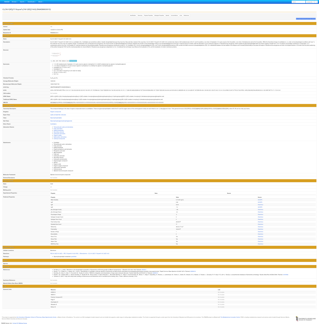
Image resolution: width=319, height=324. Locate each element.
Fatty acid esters (58, 128)
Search (22, 1)
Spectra (167, 15)
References (186, 15)
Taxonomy (140, 15)
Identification (133, 15)
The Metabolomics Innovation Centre (230, 317)
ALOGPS (260, 200)
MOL (54, 61)
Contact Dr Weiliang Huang (20, 323)
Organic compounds (55, 111)
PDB (60, 61)
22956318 (193, 271)
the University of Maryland (23, 317)
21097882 (285, 274)
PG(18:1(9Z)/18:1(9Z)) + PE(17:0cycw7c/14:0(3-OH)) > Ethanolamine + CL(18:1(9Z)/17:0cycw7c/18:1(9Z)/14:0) (79, 253)
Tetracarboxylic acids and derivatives (63, 127)
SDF (57, 61)
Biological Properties (159, 15)
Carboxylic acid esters (59, 133)
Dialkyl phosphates (59, 130)
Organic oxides (58, 135)
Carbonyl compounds (59, 138)
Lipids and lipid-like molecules (58, 115)
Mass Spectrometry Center (49, 317)
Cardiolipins (53, 124)
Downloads (31, 1)
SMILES (64, 61)
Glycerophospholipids (56, 118)
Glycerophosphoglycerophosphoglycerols (61, 121)
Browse (14, 1)
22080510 (155, 273)
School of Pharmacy (36, 317)
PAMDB (6, 2)
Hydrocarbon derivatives (60, 137)
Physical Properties (148, 15)
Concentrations (174, 15)
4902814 (144, 269)
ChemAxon (260, 204)
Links (181, 15)
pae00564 (73, 256)
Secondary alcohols (59, 132)
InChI (68, 61)
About (40, 1)
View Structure (73, 61)
